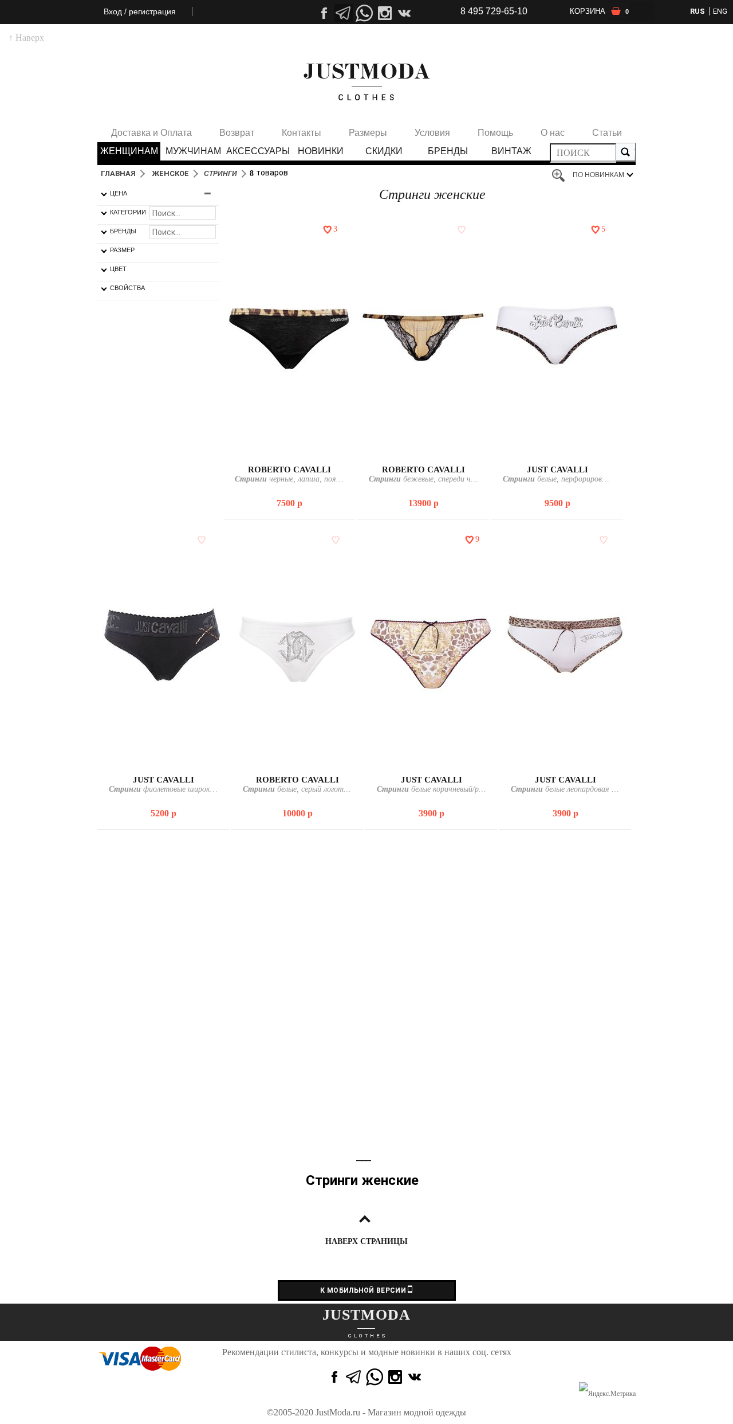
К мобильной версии (364, 1290)
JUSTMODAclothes (366, 82)
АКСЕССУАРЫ (256, 151)
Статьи (607, 133)
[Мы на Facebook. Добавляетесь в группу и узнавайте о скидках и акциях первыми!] (323, 13)
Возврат (236, 133)
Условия (432, 133)
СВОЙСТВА (127, 287)
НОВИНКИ (321, 151)
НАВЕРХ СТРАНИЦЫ (366, 1241)
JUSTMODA (366, 1314)
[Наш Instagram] (385, 13)
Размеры (368, 133)
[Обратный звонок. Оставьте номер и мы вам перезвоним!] (364, 49)
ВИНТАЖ (511, 151)
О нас (553, 133)
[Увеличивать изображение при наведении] (561, 176)
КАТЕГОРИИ (128, 212)
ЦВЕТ (118, 268)
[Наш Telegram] (343, 13)
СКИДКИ (384, 151)
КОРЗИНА (599, 11)
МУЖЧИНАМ (193, 151)
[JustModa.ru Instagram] (395, 1377)
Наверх (26, 37)
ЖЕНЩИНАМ (129, 151)
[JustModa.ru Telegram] (354, 1377)
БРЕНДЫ (448, 151)
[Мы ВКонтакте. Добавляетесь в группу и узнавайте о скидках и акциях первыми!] (405, 13)
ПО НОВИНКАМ (598, 175)
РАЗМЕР (122, 250)
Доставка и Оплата (151, 133)
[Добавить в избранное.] (325, 229)
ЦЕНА (118, 193)
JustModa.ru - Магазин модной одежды (391, 1412)
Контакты (301, 133)
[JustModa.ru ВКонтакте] (416, 1377)
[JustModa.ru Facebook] (333, 1377)
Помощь (495, 133)
